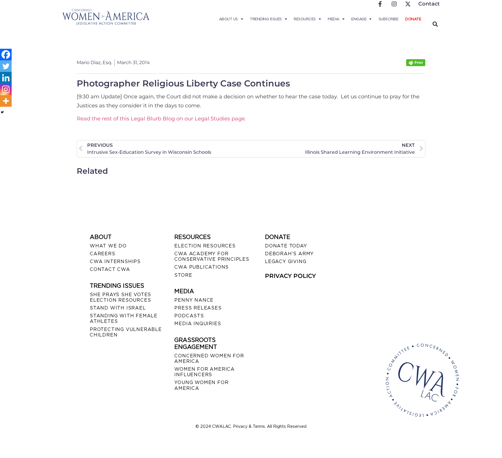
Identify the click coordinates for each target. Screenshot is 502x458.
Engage (358, 19)
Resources (305, 19)
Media (333, 19)
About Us (228, 19)
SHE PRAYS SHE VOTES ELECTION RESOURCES (120, 297)
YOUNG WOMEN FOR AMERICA (201, 385)
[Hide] (2, 112)
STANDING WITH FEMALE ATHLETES (123, 318)
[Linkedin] (6, 78)
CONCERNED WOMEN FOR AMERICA (209, 358)
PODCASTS (189, 315)
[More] (6, 101)
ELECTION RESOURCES (204, 246)
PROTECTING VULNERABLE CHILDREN (126, 332)
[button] (435, 24)
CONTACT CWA (110, 269)
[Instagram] (6, 89)
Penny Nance (194, 300)
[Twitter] (6, 66)
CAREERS (102, 253)
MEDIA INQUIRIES (197, 323)
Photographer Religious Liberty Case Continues (183, 83)
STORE (183, 275)
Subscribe (389, 19)
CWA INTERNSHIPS (115, 261)
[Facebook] (6, 54)
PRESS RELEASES (197, 308)
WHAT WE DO (108, 246)
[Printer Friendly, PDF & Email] (415, 64)
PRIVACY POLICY (290, 275)
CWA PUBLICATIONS (201, 267)
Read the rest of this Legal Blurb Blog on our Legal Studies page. (161, 118)
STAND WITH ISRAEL (118, 308)
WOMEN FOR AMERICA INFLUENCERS (204, 371)
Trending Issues (266, 19)
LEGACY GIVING (285, 261)
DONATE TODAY (286, 246)
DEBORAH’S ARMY (289, 253)
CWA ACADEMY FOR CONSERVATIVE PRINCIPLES (211, 256)
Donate (413, 19)
